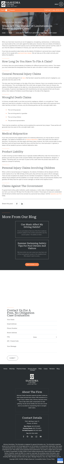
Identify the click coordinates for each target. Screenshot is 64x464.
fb (23, 436)
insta (36, 436)
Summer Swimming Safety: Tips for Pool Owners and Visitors (32, 246)
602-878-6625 (57, 10)
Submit (13, 358)
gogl (28, 436)
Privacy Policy (51, 459)
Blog (58, 368)
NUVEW (21, 459)
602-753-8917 (37, 428)
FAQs (40, 368)
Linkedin (22, 203)
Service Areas (32, 368)
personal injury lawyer (25, 53)
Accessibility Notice (40, 459)
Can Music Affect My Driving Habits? (32, 225)
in (32, 436)
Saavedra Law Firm (56, 194)
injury (24, 78)
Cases (46, 368)
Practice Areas (21, 368)
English (3, 10)
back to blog (30, 264)
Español (12, 10)
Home (5, 368)
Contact (32, 370)
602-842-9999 (37, 430)
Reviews (52, 368)
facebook (16, 203)
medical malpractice (32, 139)
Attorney (12, 368)
